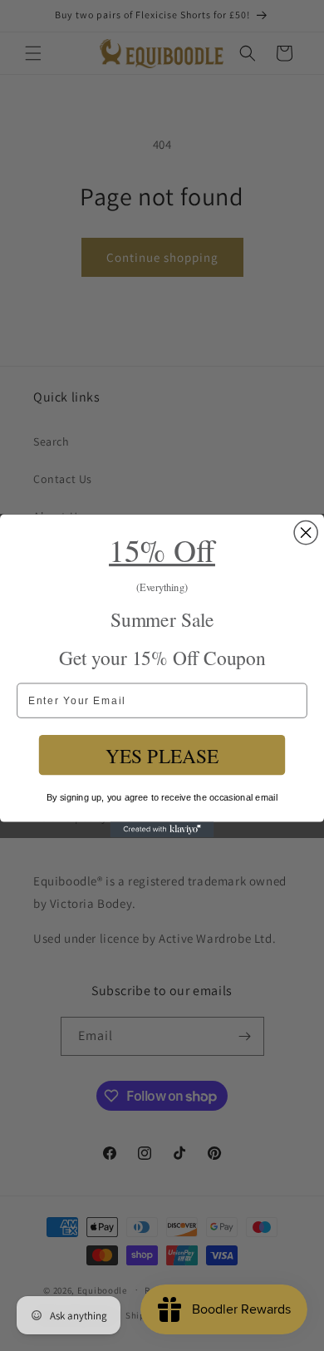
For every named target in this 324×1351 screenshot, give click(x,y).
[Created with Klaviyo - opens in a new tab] (162, 829)
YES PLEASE (162, 754)
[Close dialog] (305, 532)
